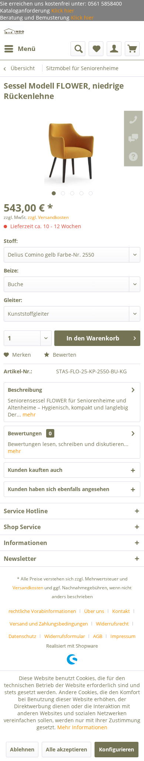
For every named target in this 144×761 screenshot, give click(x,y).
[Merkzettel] (96, 48)
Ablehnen (22, 749)
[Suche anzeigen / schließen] (78, 48)
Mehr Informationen (82, 727)
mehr (28, 414)
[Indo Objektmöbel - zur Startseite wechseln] (14, 31)
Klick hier (62, 10)
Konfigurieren (116, 749)
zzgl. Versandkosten (48, 217)
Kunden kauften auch (35, 469)
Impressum (123, 636)
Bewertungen (25, 433)
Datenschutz (22, 636)
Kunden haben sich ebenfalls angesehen (58, 489)
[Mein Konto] (114, 48)
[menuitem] (19, 48)
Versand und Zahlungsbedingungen (49, 623)
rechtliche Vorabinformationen (42, 611)
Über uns (94, 611)
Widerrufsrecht (112, 623)
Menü (26, 48)
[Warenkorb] (132, 48)
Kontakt (121, 611)
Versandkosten (28, 588)
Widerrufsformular (64, 636)
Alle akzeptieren (66, 749)
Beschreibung (25, 389)
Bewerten (63, 354)
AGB (97, 636)
